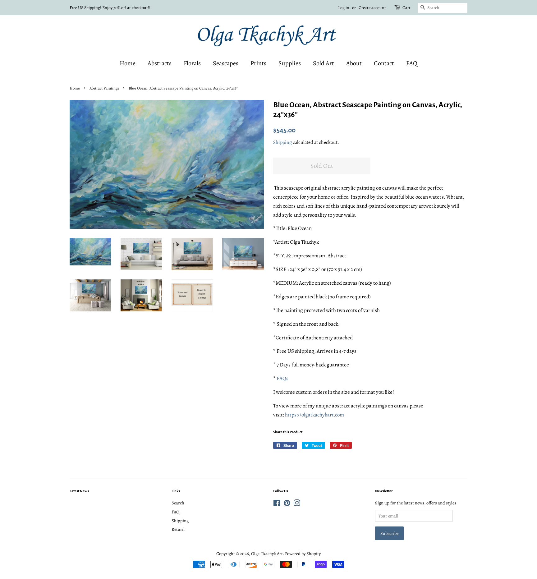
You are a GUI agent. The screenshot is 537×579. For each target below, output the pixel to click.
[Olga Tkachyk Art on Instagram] (296, 504)
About (354, 63)
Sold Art (323, 63)
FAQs (282, 378)
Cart (406, 8)
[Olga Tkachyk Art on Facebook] (276, 504)
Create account (372, 8)
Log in (343, 8)
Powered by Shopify (303, 553)
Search (178, 503)
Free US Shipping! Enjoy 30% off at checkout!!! (111, 8)
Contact (384, 63)
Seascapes (225, 63)
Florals (192, 63)
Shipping (282, 142)
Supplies (289, 63)
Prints (258, 63)
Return (178, 529)
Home (127, 63)
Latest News (79, 491)
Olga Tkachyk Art (267, 553)
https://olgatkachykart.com (314, 414)
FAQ (411, 63)
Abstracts (160, 63)
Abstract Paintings (104, 88)
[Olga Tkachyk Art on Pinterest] (286, 504)
